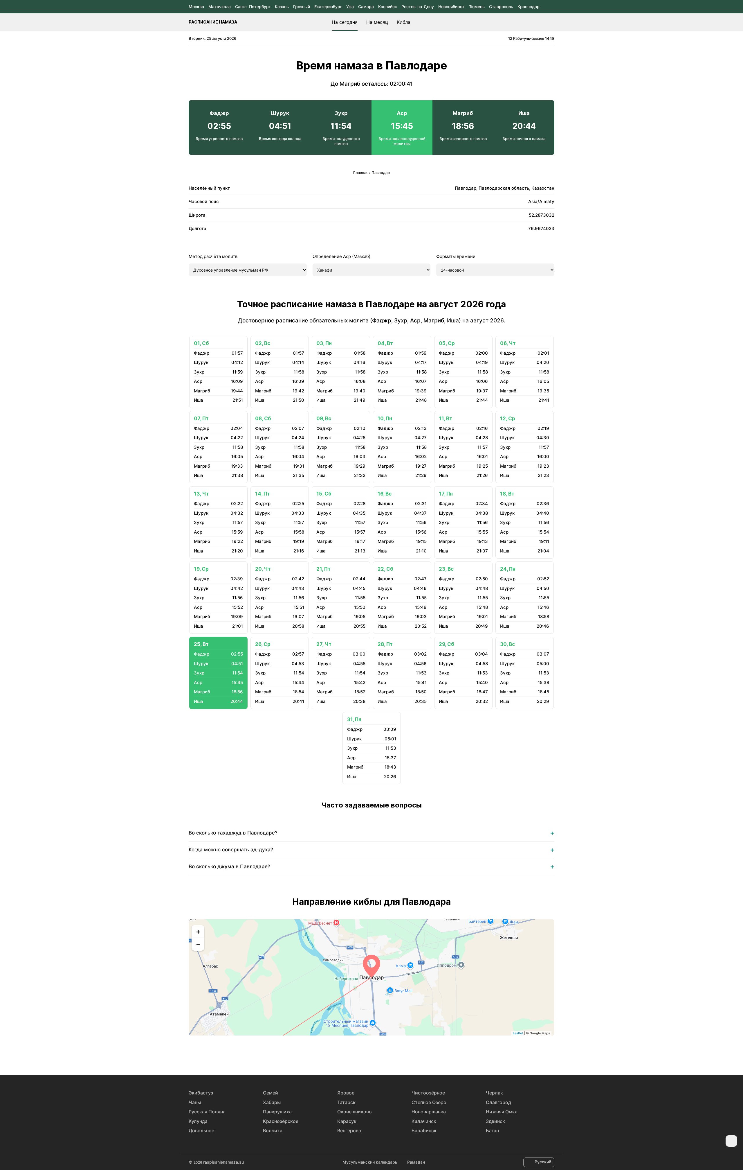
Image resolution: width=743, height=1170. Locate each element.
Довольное (201, 1130)
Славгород (498, 1102)
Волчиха (272, 1130)
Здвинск (495, 1121)
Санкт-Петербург (252, 6)
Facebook (358, 1054)
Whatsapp (398, 1054)
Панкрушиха (277, 1112)
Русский (543, 1161)
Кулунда (198, 1121)
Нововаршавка (429, 1112)
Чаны (195, 1102)
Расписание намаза (213, 21)
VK (345, 1054)
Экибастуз (201, 1093)
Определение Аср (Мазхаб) (341, 256)
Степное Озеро (429, 1102)
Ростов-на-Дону (417, 6)
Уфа (350, 6)
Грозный (301, 6)
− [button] (198, 944)
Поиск (551, 22)
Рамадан (416, 1162)
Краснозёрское (280, 1121)
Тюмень (477, 6)
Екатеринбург (328, 6)
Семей (270, 1093)
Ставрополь (501, 6)
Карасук (346, 1121)
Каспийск (387, 6)
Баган (492, 1130)
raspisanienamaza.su (223, 1162)
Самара (366, 6)
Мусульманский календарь (369, 1162)
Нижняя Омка (501, 1112)
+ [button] (198, 931)
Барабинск (424, 1130)
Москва (196, 6)
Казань (282, 6)
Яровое (345, 1093)
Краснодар (528, 6)
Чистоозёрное (428, 1093)
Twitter (371, 1054)
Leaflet (518, 1033)
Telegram (385, 1054)
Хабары (272, 1102)
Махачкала (219, 6)
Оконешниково (354, 1112)
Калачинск (424, 1121)
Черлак (494, 1093)
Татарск (346, 1102)
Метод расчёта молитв (213, 256)
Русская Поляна (207, 1112)
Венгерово (349, 1130)
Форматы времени (455, 256)
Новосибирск (451, 6)
